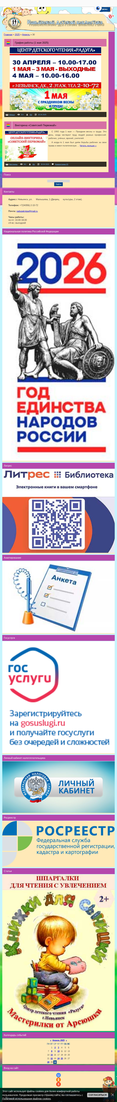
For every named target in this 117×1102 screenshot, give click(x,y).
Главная (8, 34)
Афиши (12, 115)
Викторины (13, 164)
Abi (31, 115)
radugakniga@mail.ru (27, 211)
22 (52, 1058)
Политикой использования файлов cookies (26, 1098)
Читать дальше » (88, 145)
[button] (98, 10)
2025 (17, 34)
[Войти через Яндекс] (58, 1084)
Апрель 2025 (58, 1040)
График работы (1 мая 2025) (32, 42)
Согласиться (98, 1095)
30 (55, 1062)
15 (52, 1055)
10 (58, 1051)
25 (62, 1058)
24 (58, 1058)
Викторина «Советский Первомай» (35, 125)
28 (48, 1062)
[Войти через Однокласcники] (58, 1079)
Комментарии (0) (61, 164)
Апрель (26, 34)
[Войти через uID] (58, 1075)
